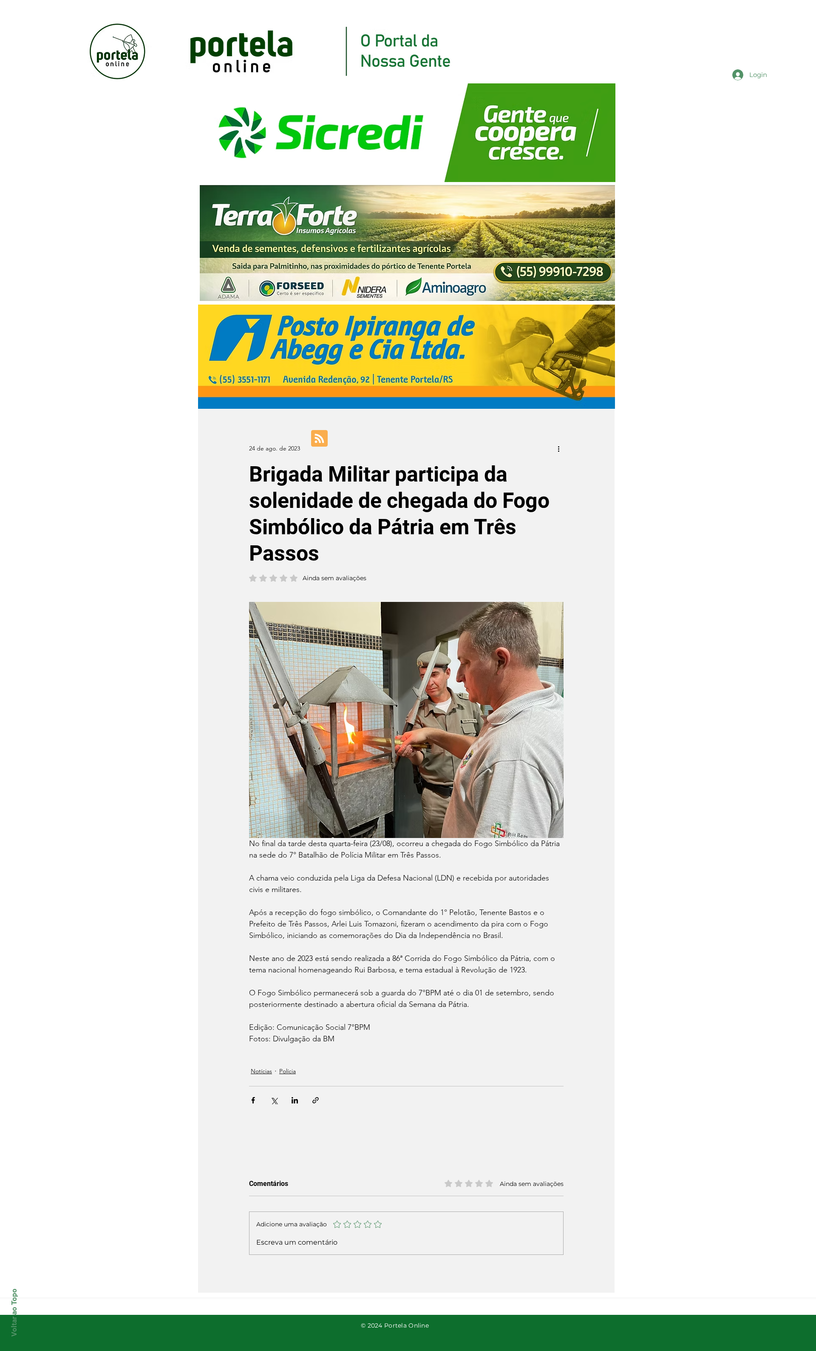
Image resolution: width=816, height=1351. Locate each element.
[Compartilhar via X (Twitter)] (274, 1100)
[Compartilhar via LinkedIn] (295, 1100)
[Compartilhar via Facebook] (253, 1100)
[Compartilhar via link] (316, 1100)
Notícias (261, 1071)
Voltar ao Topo (14, 1312)
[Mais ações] (558, 448)
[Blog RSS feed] (319, 438)
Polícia (287, 1071)
